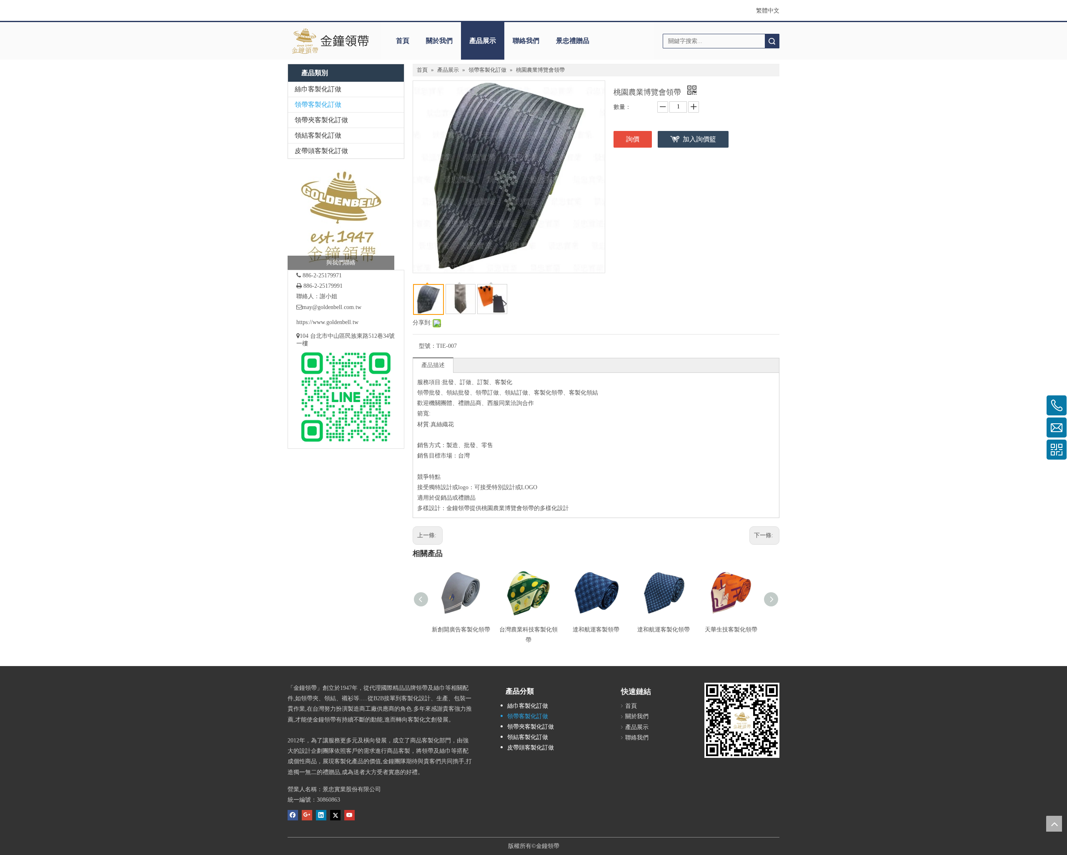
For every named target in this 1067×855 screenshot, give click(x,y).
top (1054, 824)
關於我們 (439, 40)
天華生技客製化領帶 (731, 629)
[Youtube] (349, 814)
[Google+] (307, 814)
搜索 (772, 41)
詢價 (632, 139)
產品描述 (433, 365)
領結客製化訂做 (318, 135)
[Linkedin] (321, 814)
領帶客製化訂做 (318, 104)
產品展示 (482, 40)
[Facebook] (293, 814)
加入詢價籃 (699, 139)
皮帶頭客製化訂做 (321, 150)
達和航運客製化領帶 (663, 629)
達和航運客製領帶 (596, 629)
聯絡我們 (526, 40)
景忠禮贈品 (572, 40)
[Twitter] (335, 814)
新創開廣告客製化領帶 (461, 629)
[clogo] (330, 40)
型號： (427, 346)
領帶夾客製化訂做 (321, 119)
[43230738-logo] (341, 216)
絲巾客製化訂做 (318, 89)
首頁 (402, 40)
